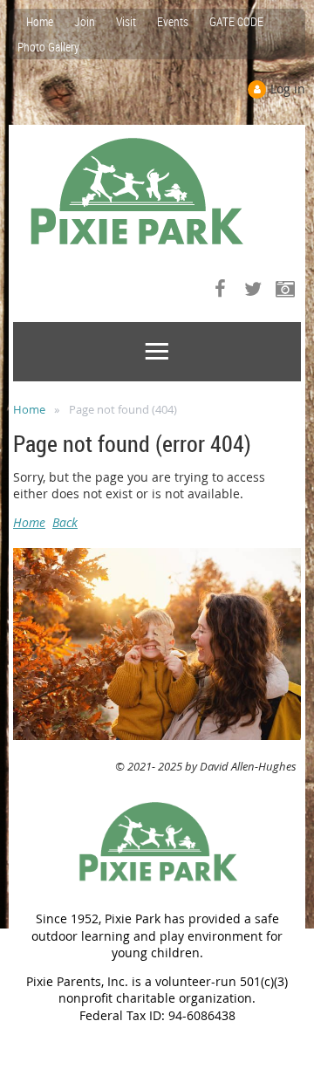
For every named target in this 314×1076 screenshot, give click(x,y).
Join (84, 21)
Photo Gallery (48, 46)
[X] (252, 288)
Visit (126, 21)
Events (172, 21)
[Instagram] (285, 288)
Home (39, 21)
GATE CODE (236, 21)
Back (65, 522)
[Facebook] (220, 288)
